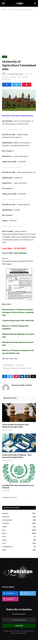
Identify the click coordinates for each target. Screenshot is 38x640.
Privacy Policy (15, 633)
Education (5, 517)
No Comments (24, 77)
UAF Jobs (20, 365)
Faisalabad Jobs (8, 365)
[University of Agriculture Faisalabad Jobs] (19, 100)
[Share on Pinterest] (26, 85)
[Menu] (3, 3)
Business (5, 513)
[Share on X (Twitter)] (16, 85)
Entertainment (7, 520)
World (4, 550)
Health (4, 527)
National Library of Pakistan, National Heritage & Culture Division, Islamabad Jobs (18, 312)
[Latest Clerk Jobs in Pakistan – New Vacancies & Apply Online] (19, 443)
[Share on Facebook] (7, 85)
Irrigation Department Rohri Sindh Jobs (18, 321)
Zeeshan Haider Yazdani (15, 74)
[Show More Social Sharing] (34, 85)
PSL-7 (4, 537)
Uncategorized (7, 546)
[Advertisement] (19, 32)
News (4, 533)
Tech (4, 543)
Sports (4, 540)
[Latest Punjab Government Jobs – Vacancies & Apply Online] (19, 412)
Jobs (4, 56)
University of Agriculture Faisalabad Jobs (17, 368)
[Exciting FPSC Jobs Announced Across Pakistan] (19, 473)
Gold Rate (5, 523)
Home (4, 9)
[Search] (35, 3)
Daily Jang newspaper (18, 253)
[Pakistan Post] (19, 3)
